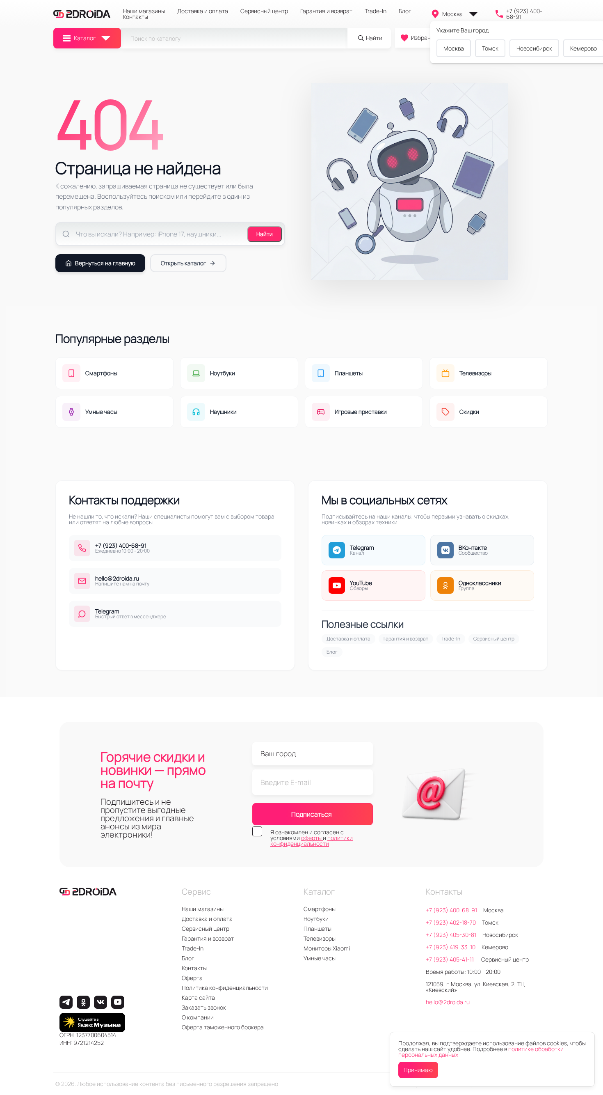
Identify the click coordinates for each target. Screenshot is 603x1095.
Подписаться (311, 814)
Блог (405, 11)
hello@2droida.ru (448, 1002)
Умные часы (320, 958)
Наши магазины (144, 11)
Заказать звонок (204, 1007)
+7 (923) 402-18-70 (451, 922)
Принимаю (418, 1070)
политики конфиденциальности (311, 840)
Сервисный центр (264, 11)
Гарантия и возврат (326, 11)
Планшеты (317, 928)
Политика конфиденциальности (225, 988)
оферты (312, 838)
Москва (452, 14)
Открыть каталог (183, 263)
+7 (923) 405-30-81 (451, 935)
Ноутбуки (316, 919)
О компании (198, 1017)
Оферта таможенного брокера (223, 1027)
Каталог (85, 38)
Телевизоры (320, 938)
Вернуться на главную (105, 263)
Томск (490, 48)
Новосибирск (534, 48)
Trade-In (375, 11)
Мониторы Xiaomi (327, 948)
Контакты (135, 17)
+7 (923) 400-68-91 (524, 14)
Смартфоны (320, 909)
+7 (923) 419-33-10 (450, 947)
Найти (264, 234)
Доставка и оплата (202, 11)
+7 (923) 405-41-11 (450, 959)
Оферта (192, 978)
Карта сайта (198, 997)
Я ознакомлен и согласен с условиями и (311, 838)
